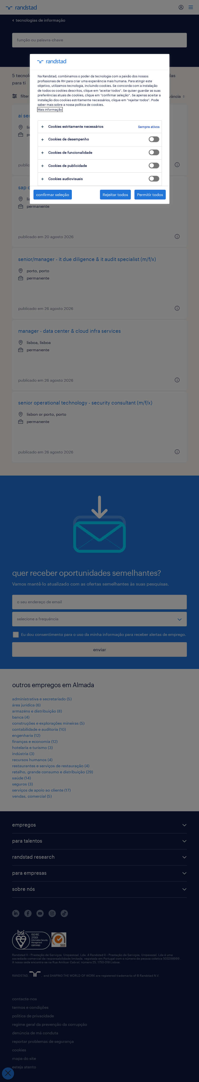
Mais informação (50, 109)
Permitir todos (150, 194)
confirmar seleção (52, 194)
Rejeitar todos (115, 194)
